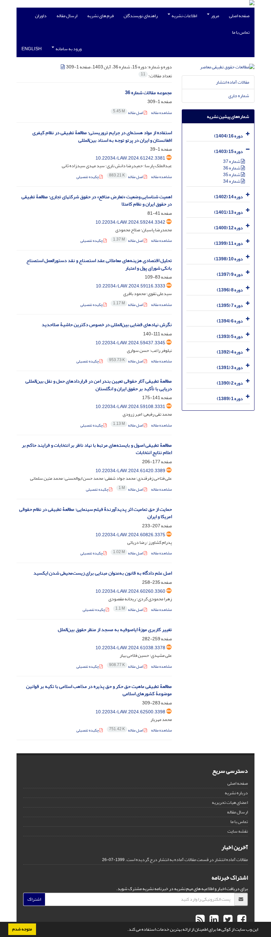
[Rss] (200, 920)
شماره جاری (238, 95)
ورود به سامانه (68, 48)
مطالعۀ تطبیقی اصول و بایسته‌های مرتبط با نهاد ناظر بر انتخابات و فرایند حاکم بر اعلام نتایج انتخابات (97, 449)
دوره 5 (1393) (230, 336)
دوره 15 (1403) (228, 151)
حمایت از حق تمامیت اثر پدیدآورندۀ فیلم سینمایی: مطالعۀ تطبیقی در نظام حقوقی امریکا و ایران (95, 513)
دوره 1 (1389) (230, 398)
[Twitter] (227, 920)
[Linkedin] (213, 920)
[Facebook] (241, 920)
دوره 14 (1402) (228, 196)
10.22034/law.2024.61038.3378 (130, 647)
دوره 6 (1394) (230, 321)
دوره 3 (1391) (230, 367)
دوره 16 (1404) (228, 135)
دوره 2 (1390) (230, 383)
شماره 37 (232, 161)
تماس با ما (241, 32)
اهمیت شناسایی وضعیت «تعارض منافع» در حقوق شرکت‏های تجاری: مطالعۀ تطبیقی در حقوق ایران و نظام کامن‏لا (96, 200)
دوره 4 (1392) (230, 352)
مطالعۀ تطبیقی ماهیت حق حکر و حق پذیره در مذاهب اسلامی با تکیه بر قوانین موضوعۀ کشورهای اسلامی (99, 690)
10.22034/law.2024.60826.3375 (130, 534)
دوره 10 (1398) (228, 258)
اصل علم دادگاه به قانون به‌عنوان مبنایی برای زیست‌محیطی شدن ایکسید (102, 573)
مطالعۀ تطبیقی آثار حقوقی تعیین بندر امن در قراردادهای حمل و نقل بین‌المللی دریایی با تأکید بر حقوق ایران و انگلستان (98, 385)
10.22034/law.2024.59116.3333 (130, 285)
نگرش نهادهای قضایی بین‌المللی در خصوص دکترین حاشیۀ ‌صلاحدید (107, 324)
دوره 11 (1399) (228, 243)
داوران (41, 15)
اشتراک (34, 899)
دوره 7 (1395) (230, 305)
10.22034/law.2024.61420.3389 (130, 470)
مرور (214, 15)
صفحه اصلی (239, 15)
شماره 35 (232, 174)
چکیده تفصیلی (87, 177)
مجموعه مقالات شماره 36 (148, 92)
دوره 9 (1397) (230, 274)
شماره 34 (232, 181)
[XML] (63, 66)
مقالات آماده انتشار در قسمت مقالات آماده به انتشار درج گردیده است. (186, 859)
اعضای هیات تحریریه (230, 802)
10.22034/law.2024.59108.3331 (130, 406)
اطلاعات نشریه (184, 15)
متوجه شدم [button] (22, 929)
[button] (126, 930)
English (31, 48)
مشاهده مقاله (161, 113)
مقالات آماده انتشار (232, 82)
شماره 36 (232, 168)
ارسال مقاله (67, 15)
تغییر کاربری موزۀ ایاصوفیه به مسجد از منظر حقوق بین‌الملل (115, 629)
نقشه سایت (237, 831)
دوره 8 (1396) (230, 289)
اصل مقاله (128, 113)
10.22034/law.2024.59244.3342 (130, 222)
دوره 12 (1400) (228, 227)
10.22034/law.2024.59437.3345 (130, 342)
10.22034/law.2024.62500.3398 (130, 711)
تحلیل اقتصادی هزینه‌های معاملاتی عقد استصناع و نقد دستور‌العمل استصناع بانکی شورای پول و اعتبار (99, 264)
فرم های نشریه (100, 15)
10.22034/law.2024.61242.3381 (130, 158)
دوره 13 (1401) (228, 212)
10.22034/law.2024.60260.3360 (130, 591)
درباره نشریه (236, 792)
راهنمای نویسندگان (141, 15)
